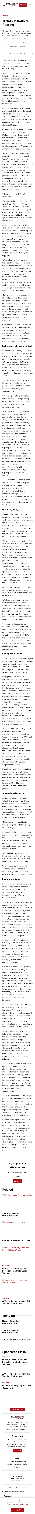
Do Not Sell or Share (22, 1488)
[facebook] (10, 53)
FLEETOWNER (17, 1476)
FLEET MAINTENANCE (17, 1481)
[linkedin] (14, 53)
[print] (32, 53)
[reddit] (21, 53)
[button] (3, 4)
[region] (17, 1506)
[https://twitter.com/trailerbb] (20, 1467)
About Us (5, 1488)
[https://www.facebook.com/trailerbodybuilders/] (15, 1467)
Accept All (17, 1510)
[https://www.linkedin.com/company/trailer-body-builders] (17, 1467)
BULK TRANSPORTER (17, 1478)
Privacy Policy (6, 1491)
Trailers (5, 15)
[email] (24, 53)
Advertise (12, 1488)
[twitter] (17, 53)
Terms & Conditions (18, 1491)
